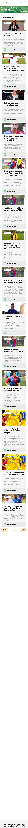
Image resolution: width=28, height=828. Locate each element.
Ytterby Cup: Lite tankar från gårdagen (13, 34)
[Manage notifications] (24, 825)
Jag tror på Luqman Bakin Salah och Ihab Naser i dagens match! (14, 508)
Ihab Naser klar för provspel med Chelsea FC (14, 350)
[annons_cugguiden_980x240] (14, 9)
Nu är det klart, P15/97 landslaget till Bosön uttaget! (12, 431)
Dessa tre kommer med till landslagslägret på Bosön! (14, 473)
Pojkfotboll (7, 160)
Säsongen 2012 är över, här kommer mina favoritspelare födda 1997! (13, 246)
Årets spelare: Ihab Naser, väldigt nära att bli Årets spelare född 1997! (14, 173)
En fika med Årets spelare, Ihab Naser (11, 104)
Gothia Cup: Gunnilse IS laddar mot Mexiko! (13, 389)
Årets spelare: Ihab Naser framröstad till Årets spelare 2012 (14, 138)
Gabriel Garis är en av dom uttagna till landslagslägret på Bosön (14, 68)
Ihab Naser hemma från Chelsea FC (13, 317)
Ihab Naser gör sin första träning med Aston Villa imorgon (13, 210)
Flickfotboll (8, 22)
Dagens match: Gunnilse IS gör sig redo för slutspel (14, 281)
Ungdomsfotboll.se (11, 49)
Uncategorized (8, 55)
